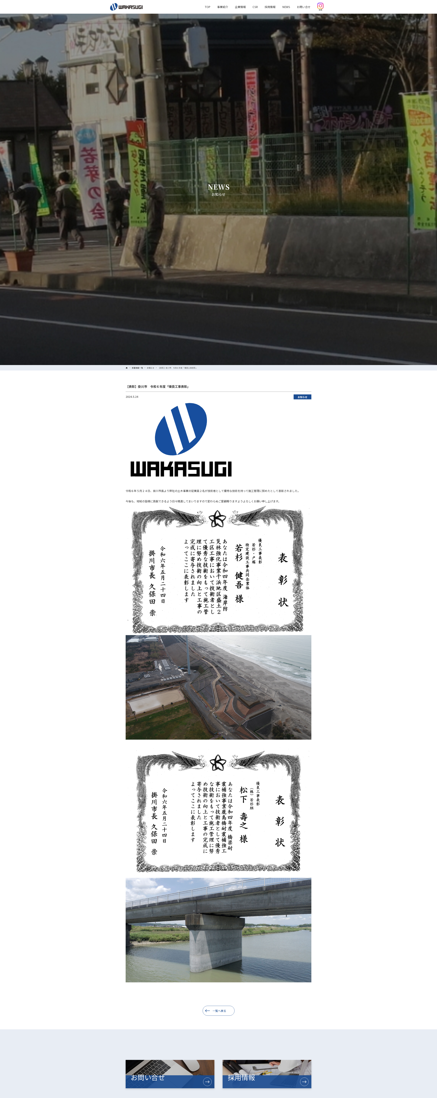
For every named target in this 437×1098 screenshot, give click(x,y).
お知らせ (302, 397)
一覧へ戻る (219, 1011)
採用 (320, 10)
